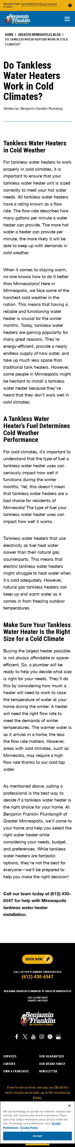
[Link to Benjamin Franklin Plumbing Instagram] (41, 1037)
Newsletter (48, 1071)
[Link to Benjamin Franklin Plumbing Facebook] (16, 1037)
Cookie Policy (29, 1127)
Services (10, 1056)
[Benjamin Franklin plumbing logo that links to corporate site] (17, 19)
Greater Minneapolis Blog (39, 34)
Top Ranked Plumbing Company (39, 3)
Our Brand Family (52, 1064)
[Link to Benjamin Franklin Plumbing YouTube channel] (33, 1037)
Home (9, 34)
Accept (37, 1135)
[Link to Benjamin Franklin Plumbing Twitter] (25, 1037)
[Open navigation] (67, 19)
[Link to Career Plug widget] (50, 1037)
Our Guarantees (51, 1056)
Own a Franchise (16, 1071)
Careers (9, 1064)
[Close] (69, 1105)
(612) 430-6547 (37, 977)
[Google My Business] (58, 1037)
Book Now (34, 959)
